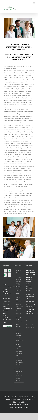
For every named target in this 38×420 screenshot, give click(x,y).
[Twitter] (9, 270)
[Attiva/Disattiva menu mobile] (34, 3)
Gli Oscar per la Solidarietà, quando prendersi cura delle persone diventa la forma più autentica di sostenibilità (19, 329)
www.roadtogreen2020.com (11, 287)
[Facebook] (5, 270)
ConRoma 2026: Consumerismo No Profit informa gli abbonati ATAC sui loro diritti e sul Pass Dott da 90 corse (19, 282)
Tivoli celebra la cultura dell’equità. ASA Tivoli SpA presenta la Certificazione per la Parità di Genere (19, 354)
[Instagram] (5, 275)
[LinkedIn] (9, 275)
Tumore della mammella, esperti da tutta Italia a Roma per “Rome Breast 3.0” (19, 305)
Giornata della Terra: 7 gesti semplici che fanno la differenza (19, 374)
